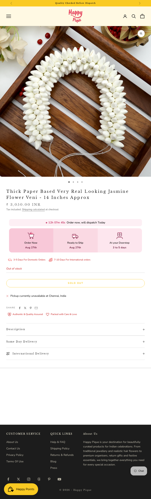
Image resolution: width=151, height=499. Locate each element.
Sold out (75, 283)
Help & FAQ (57, 442)
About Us (12, 442)
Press (53, 468)
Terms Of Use (14, 461)
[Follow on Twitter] (18, 479)
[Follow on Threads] (39, 479)
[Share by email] (36, 308)
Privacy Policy (14, 455)
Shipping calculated (33, 209)
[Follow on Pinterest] (49, 479)
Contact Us (13, 448)
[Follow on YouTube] (59, 479)
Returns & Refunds (62, 455)
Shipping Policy (59, 448)
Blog (53, 461)
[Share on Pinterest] (30, 308)
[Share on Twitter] (25, 308)
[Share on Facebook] (19, 308)
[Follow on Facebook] (8, 479)
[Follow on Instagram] (29, 479)
